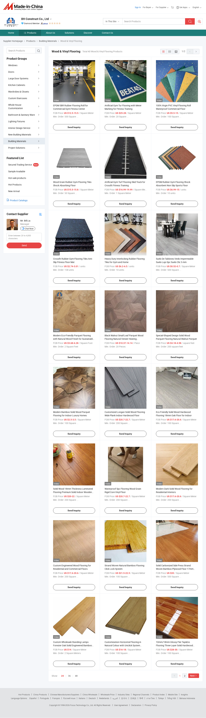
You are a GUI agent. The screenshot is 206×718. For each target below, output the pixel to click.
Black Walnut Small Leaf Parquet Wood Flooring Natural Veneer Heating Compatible (124, 339)
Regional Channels (141, 694)
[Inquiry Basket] (172, 7)
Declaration (136, 705)
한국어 (124, 698)
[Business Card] (40, 214)
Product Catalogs (19, 200)
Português (44, 698)
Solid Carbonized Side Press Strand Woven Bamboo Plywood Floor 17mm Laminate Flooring (174, 569)
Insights (184, 694)
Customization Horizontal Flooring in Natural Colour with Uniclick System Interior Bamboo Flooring (123, 645)
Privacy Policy (151, 705)
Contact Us (107, 32)
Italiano (82, 698)
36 (69, 675)
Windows (12, 65)
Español (33, 698)
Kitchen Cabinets (16, 85)
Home (11, 32)
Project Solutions (16, 147)
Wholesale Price (107, 694)
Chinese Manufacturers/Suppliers (64, 694)
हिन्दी (141, 698)
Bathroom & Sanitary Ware (21, 114)
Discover (88, 32)
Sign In (138, 7)
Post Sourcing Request (199, 21)
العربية (115, 698)
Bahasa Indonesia (187, 698)
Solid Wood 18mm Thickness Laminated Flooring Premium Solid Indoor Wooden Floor (73, 492)
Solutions (69, 32)
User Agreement (121, 705)
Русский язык (69, 698)
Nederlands (104, 698)
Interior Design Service (19, 127)
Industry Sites (124, 694)
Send (24, 245)
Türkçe (161, 698)
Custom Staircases (17, 98)
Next (192, 675)
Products (31, 32)
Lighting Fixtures (16, 121)
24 (62, 676)
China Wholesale (90, 694)
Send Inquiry (74, 127)
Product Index (159, 694)
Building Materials (17, 141)
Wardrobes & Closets (18, 91)
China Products (40, 694)
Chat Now (29, 228)
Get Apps (183, 7)
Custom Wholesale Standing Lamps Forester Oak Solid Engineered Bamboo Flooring (72, 645)
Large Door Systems (18, 78)
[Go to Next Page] (196, 51)
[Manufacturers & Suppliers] (24, 6)
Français (56, 698)
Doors (11, 71)
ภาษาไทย (150, 698)
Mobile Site (173, 694)
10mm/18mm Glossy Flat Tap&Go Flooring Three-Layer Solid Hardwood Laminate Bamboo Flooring (174, 645)
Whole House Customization (15, 106)
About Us (50, 32)
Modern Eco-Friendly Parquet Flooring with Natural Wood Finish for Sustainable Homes (73, 339)
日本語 (133, 698)
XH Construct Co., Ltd (35, 19)
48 (76, 675)
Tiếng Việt (171, 698)
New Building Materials (19, 134)
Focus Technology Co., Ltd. (82, 705)
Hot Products (24, 694)
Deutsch (92, 698)
